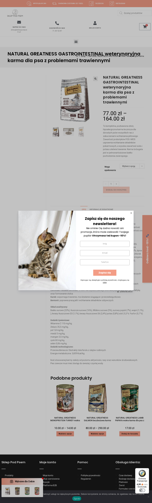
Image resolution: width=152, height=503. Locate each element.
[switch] (142, 490)
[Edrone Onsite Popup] (76, 251)
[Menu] (147, 470)
